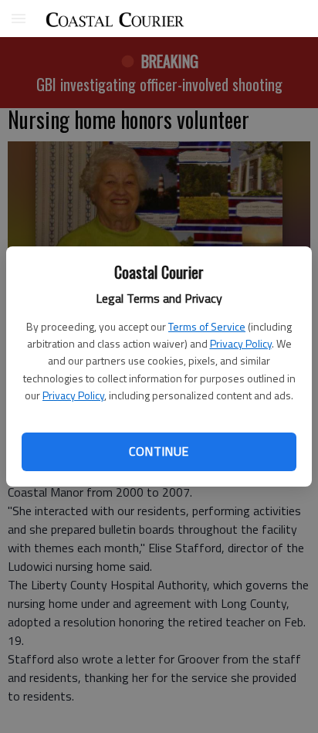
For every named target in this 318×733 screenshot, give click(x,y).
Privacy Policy (241, 343)
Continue (158, 451)
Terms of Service (206, 326)
